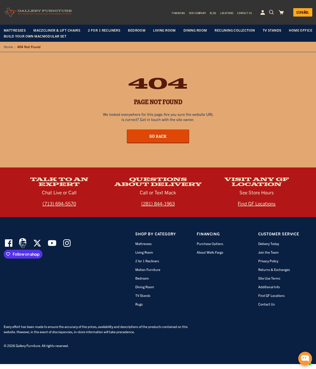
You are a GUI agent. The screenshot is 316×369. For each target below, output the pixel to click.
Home (8, 46)
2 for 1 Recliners (147, 261)
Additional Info (269, 287)
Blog (213, 13)
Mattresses (143, 243)
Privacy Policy (268, 261)
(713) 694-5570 (59, 203)
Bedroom (142, 278)
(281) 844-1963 (158, 203)
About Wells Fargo (210, 252)
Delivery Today (268, 243)
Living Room (144, 252)
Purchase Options (210, 243)
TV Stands (142, 295)
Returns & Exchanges (274, 269)
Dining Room (144, 287)
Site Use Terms (269, 278)
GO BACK (158, 136)
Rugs (139, 304)
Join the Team (268, 252)
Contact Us (244, 13)
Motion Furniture (147, 269)
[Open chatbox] (305, 359)
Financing (178, 13)
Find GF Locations (257, 203)
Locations (226, 13)
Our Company (197, 13)
